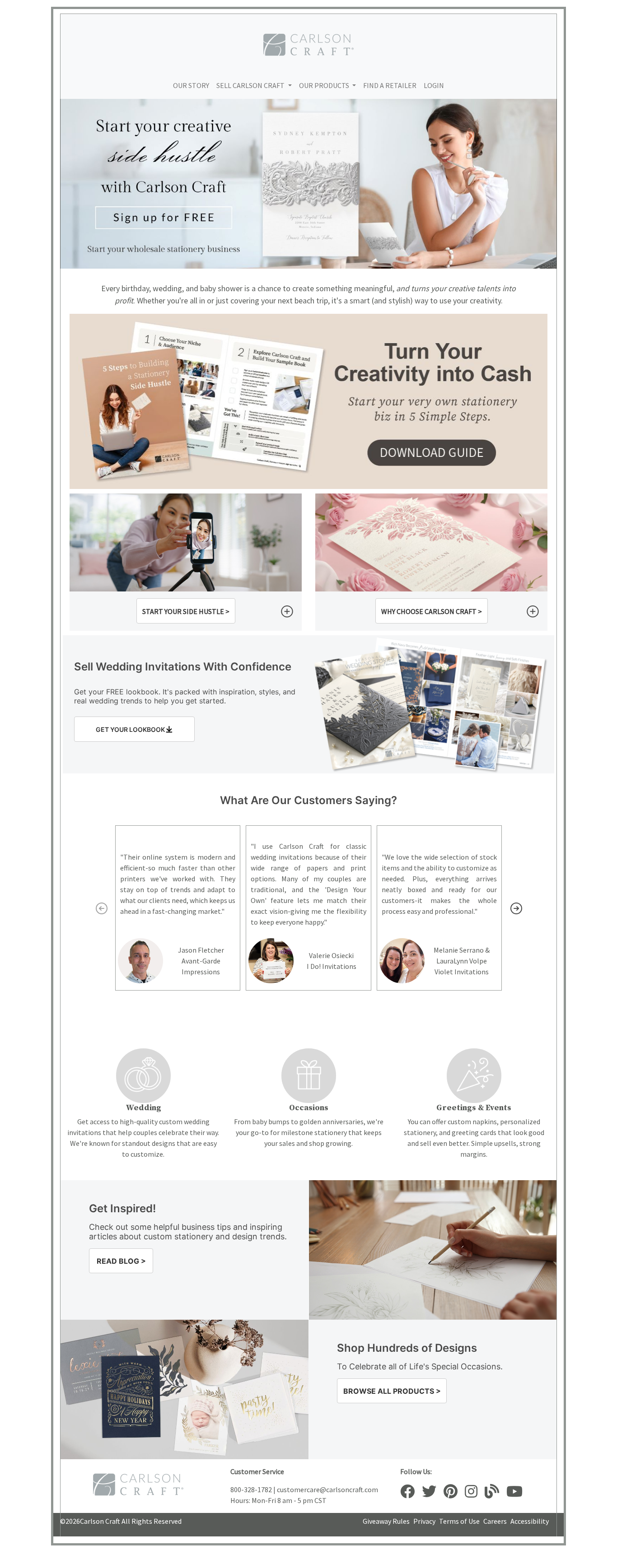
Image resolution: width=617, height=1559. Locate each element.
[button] (185, 611)
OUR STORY (191, 85)
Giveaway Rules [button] (386, 1521)
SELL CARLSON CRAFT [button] (250, 85)
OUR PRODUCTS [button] (325, 85)
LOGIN (434, 85)
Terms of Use (459, 1521)
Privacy (424, 1521)
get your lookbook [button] (130, 729)
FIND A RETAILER (389, 85)
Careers (495, 1521)
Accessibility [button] (529, 1521)
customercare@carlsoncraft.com (327, 1489)
